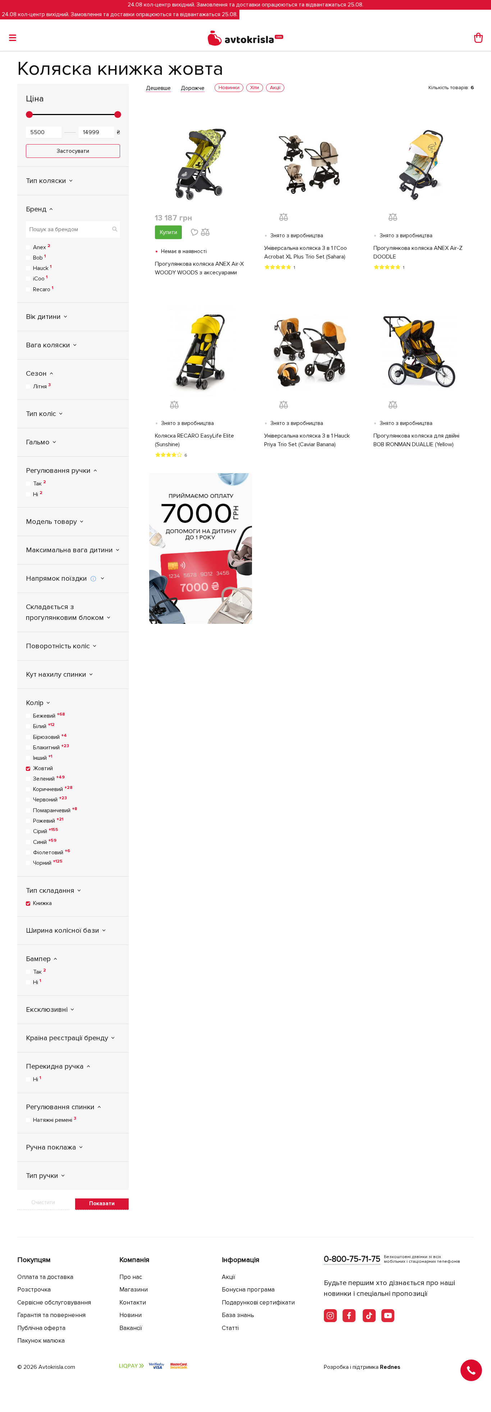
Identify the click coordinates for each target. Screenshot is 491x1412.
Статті (230, 1328)
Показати (102, 1203)
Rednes (390, 1367)
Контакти (132, 1302)
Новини (130, 1315)
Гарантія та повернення (51, 1315)
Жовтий (43, 768)
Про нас (130, 1277)
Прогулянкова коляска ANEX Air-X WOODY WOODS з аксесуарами (199, 268)
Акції (228, 1277)
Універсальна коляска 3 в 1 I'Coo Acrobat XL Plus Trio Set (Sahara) (305, 252)
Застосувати (73, 151)
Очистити (43, 1202)
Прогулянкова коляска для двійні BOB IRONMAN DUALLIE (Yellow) (416, 440)
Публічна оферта (41, 1328)
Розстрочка (34, 1289)
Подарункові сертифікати (258, 1302)
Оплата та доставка (45, 1277)
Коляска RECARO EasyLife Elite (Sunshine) (194, 440)
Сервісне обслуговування (54, 1302)
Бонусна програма (248, 1289)
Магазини (133, 1289)
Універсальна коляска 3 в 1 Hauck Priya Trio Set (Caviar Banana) (307, 440)
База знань (238, 1315)
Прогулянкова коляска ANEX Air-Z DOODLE (418, 252)
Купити (168, 232)
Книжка (42, 903)
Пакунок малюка (41, 1340)
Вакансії (130, 1328)
